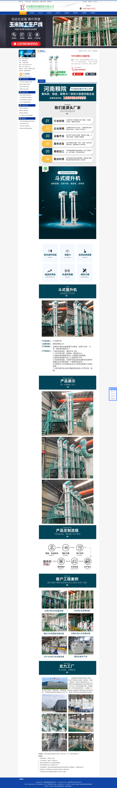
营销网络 (84, 13)
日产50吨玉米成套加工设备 (26, 81)
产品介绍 (41, 81)
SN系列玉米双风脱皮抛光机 (26, 128)
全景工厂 (96, 1)
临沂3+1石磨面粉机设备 (25, 102)
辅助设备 (49, 1)
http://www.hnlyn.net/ (27, 64)
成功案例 (67, 13)
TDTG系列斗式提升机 (25, 126)
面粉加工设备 (35, 1)
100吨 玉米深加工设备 (25, 84)
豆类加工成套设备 (24, 108)
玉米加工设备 (28, 1)
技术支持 (58, 13)
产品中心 (40, 13)
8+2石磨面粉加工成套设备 (26, 99)
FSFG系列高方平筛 (24, 123)
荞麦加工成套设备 (24, 112)
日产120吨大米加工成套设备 (26, 115)
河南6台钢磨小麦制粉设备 (25, 95)
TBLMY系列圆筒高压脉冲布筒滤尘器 (28, 121)
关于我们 (32, 13)
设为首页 (85, 1)
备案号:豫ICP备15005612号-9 (74, 782)
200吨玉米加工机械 (24, 89)
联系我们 (90, 1)
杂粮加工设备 (43, 1)
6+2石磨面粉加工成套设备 (26, 97)
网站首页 (23, 13)
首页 (85, 50)
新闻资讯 (49, 13)
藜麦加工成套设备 (24, 110)
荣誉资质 (75, 13)
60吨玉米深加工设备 (24, 86)
